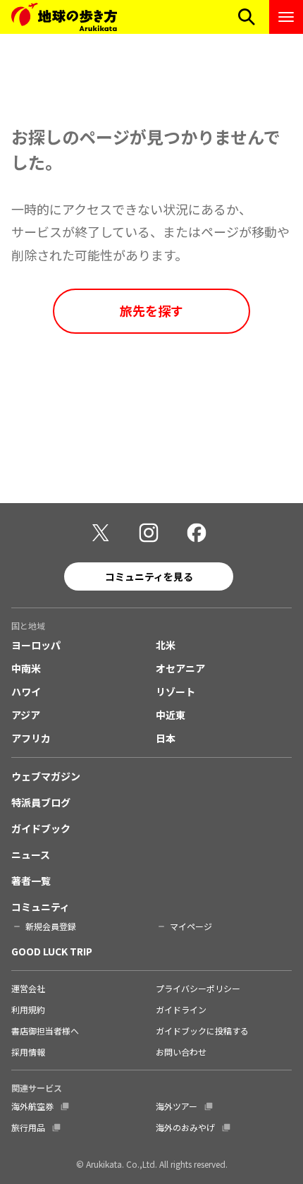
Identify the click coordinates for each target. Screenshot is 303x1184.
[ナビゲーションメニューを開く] (286, 17)
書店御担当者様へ (45, 1031)
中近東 (170, 715)
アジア (25, 715)
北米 (165, 645)
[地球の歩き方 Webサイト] (64, 17)
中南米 (26, 668)
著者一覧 (31, 881)
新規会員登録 (50, 926)
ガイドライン (181, 1009)
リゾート (175, 691)
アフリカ (31, 738)
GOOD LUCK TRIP (51, 951)
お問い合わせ (181, 1052)
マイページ (191, 926)
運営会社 (28, 988)
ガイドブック (40, 828)
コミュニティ (40, 907)
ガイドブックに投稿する (202, 1031)
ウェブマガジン (45, 776)
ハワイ (26, 691)
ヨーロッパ (36, 645)
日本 (165, 738)
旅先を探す (151, 310)
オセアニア (180, 668)
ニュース (30, 854)
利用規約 (28, 1009)
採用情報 (28, 1052)
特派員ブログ (40, 802)
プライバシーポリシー (198, 988)
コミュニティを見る (149, 576)
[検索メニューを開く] (246, 17)
